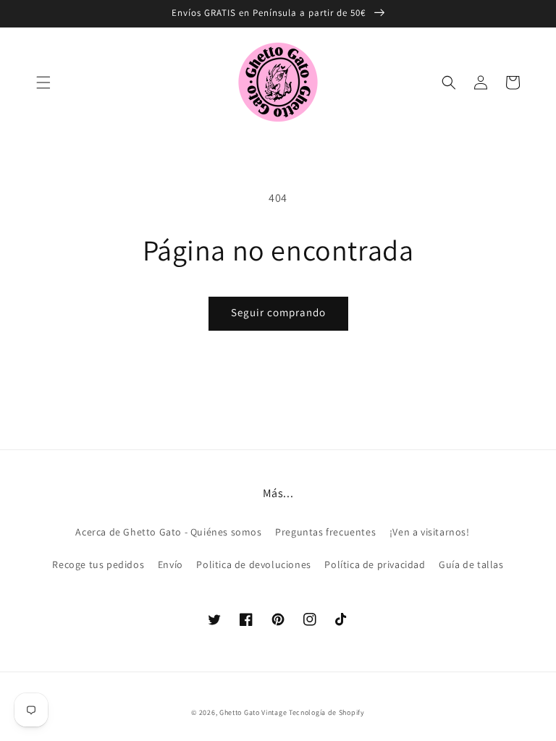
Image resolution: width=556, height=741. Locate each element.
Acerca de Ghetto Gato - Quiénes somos (168, 531)
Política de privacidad (374, 564)
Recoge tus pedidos (98, 564)
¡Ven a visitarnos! (429, 531)
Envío (170, 564)
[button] (43, 82)
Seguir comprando (278, 312)
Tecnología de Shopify (327, 712)
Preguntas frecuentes (325, 531)
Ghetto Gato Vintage (253, 712)
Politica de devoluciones (253, 564)
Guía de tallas (471, 564)
